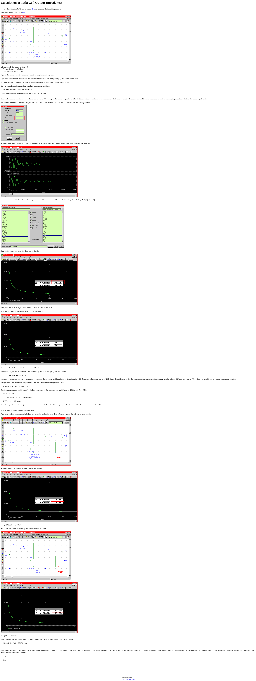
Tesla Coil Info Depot (128, 679)
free (33, 9)
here (23, 13)
